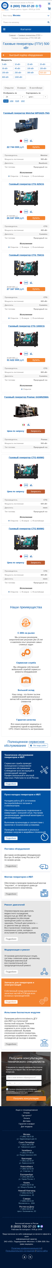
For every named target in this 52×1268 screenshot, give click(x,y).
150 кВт (43, 68)
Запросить (36, 431)
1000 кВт (18, 77)
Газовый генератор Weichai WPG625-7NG (26, 113)
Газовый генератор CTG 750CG (26, 255)
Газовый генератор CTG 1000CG (26, 326)
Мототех (4, 6)
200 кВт (5, 72)
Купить (36, 147)
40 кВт (17, 68)
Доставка (26, 1121)
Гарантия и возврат (27, 1124)
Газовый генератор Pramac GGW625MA (26, 397)
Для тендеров (26, 1127)
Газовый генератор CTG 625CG (26, 184)
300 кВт (30, 72)
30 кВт (5, 68)
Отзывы (26, 1113)
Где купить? (27, 1115)
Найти (48, 22)
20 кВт (42, 64)
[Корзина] (49, 9)
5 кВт (4, 64)
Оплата (27, 1118)
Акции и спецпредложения (27, 1110)
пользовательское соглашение (26, 1089)
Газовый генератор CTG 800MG (26, 528)
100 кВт (30, 68)
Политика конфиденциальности (26, 1248)
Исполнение (26, 173)
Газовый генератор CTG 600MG (26, 457)
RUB (6, 101)
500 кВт (43, 73)
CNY (23, 101)
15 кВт (30, 64)
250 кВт (18, 72)
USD (11, 101)
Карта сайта (42, 1251)
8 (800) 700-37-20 (22, 6)
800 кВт (5, 77)
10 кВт (17, 64)
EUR (17, 101)
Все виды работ (39, 746)
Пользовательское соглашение (20, 1251)
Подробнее (11, 784)
